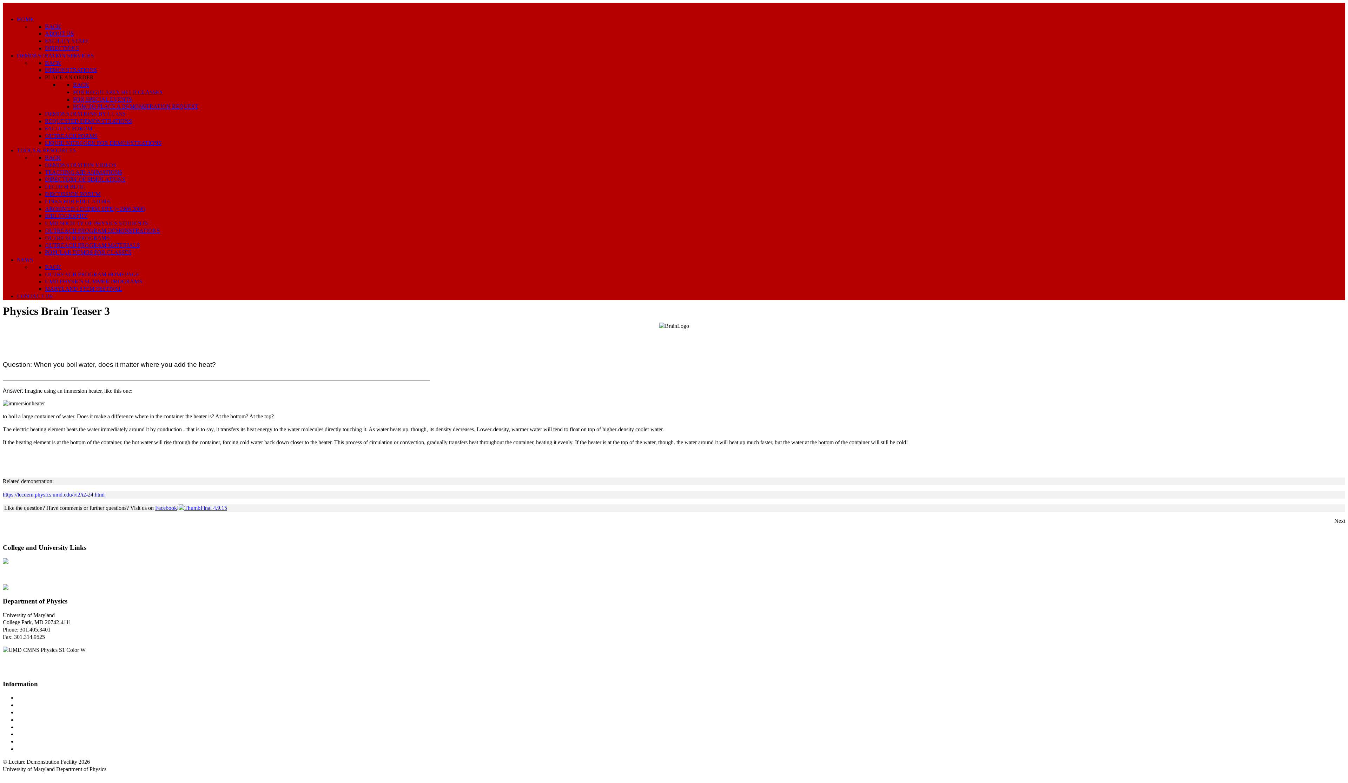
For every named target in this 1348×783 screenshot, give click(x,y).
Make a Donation (36, 734)
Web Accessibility (37, 749)
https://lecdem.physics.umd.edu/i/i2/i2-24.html (54, 495)
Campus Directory (37, 698)
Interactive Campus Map (44, 712)
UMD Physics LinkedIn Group (51, 741)
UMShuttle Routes (37, 727)
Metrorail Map (33, 720)
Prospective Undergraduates (48, 705)
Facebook (166, 508)
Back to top (15, 776)
